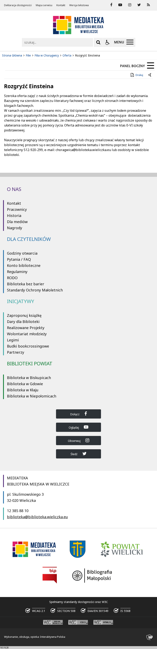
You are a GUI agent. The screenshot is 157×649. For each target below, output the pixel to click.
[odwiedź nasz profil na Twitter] (139, 5)
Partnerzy (15, 352)
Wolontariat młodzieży (27, 333)
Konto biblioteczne (23, 265)
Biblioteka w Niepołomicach (31, 396)
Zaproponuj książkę (24, 315)
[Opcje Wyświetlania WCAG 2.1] (107, 42)
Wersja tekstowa (79, 5)
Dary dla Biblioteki (23, 321)
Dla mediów (17, 221)
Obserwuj (74, 441)
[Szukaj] (98, 42)
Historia (14, 215)
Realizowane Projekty (25, 327)
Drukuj (139, 75)
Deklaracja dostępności (18, 5)
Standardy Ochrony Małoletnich (35, 290)
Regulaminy (17, 271)
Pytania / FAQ (19, 259)
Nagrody (14, 227)
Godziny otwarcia (22, 253)
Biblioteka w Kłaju (22, 389)
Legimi (13, 339)
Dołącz (75, 414)
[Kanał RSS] (148, 5)
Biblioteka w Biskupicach (29, 377)
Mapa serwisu (44, 5)
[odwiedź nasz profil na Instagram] (129, 5)
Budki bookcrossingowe (28, 346)
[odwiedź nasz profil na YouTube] (120, 5)
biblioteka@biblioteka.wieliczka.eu (37, 516)
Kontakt (60, 5)
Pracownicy (17, 209)
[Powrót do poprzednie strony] (150, 75)
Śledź (74, 454)
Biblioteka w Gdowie (25, 383)
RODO (12, 277)
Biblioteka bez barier (25, 283)
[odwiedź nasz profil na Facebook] (111, 5)
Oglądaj (74, 427)
